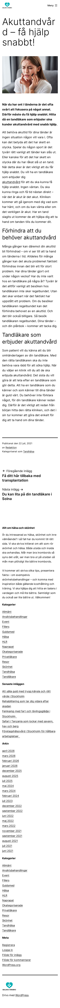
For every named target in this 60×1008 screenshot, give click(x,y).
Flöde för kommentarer (16, 959)
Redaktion (11, 447)
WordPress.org (11, 964)
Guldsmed (8, 631)
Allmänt (7, 611)
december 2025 (12, 770)
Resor (5, 661)
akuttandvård (11, 182)
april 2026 (8, 750)
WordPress (22, 995)
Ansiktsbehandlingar (14, 616)
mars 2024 (9, 790)
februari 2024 (10, 795)
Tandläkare (9, 676)
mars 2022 (8, 825)
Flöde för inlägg (12, 954)
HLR (4, 641)
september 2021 (12, 835)
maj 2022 (8, 820)
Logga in (7, 950)
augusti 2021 (10, 840)
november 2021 (11, 830)
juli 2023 (7, 800)
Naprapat (8, 646)
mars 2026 (8, 755)
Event (5, 621)
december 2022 (12, 805)
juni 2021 (7, 850)
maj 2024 (8, 785)
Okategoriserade (12, 651)
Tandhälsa (28, 451)
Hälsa (5, 636)
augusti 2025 (10, 775)
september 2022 (12, 810)
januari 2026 (9, 765)
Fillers (5, 626)
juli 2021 (7, 845)
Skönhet (7, 666)
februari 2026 (10, 760)
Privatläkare (9, 656)
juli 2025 (7, 780)
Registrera (8, 945)
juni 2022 (8, 815)
